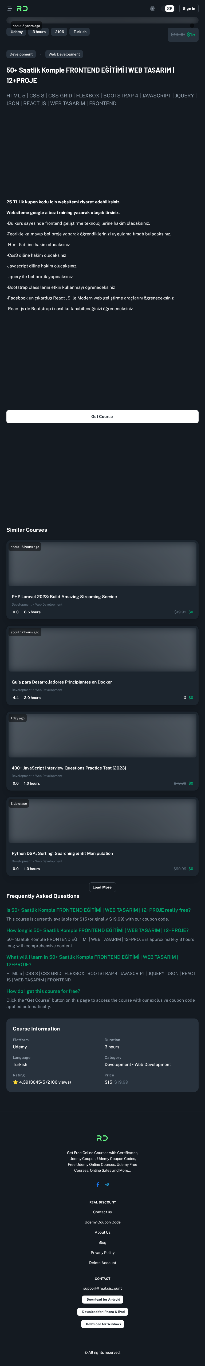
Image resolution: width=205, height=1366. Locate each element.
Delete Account (102, 1263)
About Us (103, 1232)
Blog (102, 1242)
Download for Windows (103, 1324)
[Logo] (22, 8)
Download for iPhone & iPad (103, 1312)
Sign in (189, 8)
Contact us (102, 1212)
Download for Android (103, 1299)
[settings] (152, 8)
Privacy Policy (103, 1252)
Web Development (64, 54)
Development (21, 54)
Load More (102, 887)
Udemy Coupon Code (103, 1222)
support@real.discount (102, 1288)
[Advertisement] (102, 150)
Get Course (102, 416)
